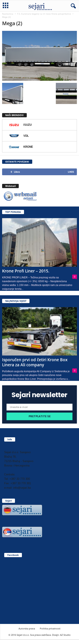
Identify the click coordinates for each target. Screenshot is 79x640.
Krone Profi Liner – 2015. (25, 271)
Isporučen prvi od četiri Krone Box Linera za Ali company (34, 362)
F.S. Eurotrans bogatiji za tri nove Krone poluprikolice (44, 13)
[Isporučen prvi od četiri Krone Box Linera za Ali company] (39, 331)
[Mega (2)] (39, 56)
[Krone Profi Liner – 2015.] (39, 242)
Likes (71, 171)
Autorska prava (27, 628)
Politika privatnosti (50, 628)
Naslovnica (7, 13)
